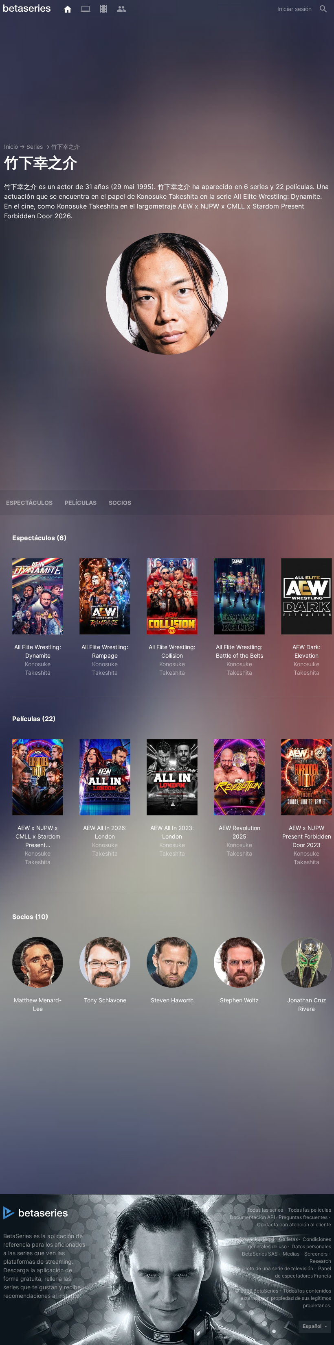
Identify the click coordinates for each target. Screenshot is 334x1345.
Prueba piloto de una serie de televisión (268, 1268)
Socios (120, 502)
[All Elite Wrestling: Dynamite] (37, 596)
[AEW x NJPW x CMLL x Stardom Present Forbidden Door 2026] (37, 777)
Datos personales (311, 1246)
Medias (291, 1254)
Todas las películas (309, 1210)
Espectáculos (29, 502)
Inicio (11, 146)
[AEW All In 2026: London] (104, 777)
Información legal (254, 1239)
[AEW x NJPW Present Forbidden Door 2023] (306, 777)
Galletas (288, 1239)
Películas (81, 502)
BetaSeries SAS (260, 1254)
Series (34, 146)
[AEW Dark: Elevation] (306, 596)
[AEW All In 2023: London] (172, 777)
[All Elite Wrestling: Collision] (172, 596)
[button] (37, 975)
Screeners (315, 1254)
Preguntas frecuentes (303, 1217)
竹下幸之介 (65, 146)
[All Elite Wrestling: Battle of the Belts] (239, 596)
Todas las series (265, 1210)
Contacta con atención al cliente (294, 1224)
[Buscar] (323, 9)
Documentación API (252, 1217)
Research (320, 1261)
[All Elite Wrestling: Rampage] (104, 596)
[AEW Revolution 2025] (239, 777)
